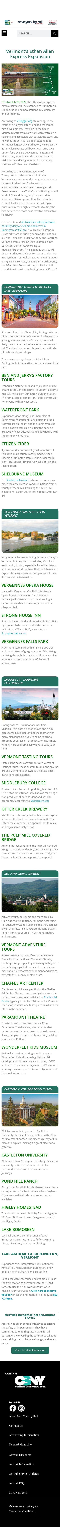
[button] (4, 33)
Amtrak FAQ (16, 1483)
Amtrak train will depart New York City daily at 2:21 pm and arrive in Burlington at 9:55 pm (28, 226)
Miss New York (18, 1492)
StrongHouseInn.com (14, 633)
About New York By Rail (23, 1416)
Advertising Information (24, 1435)
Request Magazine (20, 1444)
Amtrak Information (21, 1464)
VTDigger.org (24, 121)
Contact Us (16, 1425)
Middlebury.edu (39, 800)
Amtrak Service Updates (24, 1474)
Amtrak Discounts (20, 1455)
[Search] (54, 33)
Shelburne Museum (17, 480)
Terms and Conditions (22, 1511)
